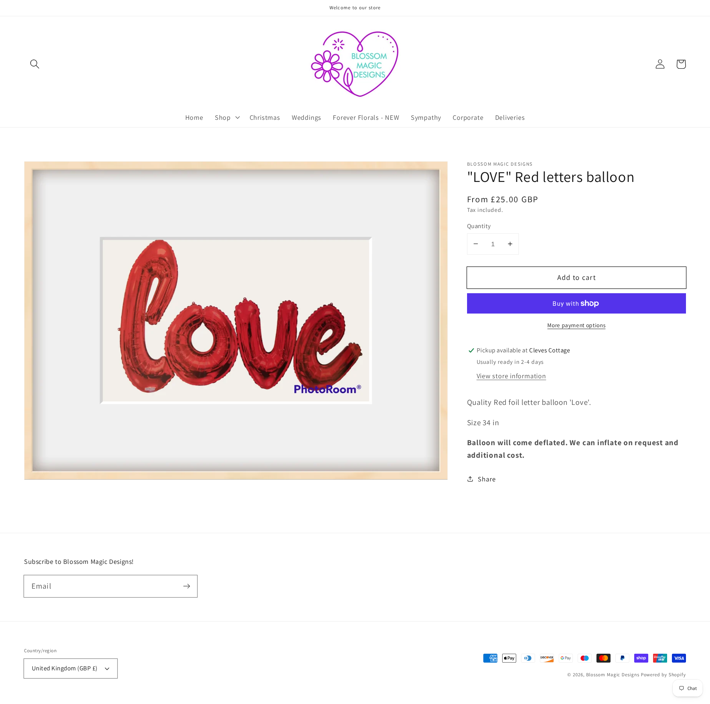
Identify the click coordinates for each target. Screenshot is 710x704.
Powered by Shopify (663, 674)
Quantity (479, 225)
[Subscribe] (186, 585)
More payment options (576, 325)
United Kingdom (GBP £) (65, 668)
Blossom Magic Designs (612, 674)
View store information (511, 375)
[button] (34, 64)
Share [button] (487, 478)
